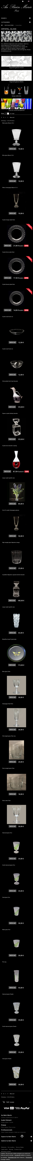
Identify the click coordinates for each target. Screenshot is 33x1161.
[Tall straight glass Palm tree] (16, 750)
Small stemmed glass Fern (8, 865)
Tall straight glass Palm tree (9, 736)
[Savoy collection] (16, 89)
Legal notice (4, 1149)
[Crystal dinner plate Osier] (16, 266)
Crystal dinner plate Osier (8, 252)
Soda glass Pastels (6, 1058)
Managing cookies (6, 1151)
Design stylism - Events (7, 1122)
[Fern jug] (16, 975)
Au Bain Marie (6, 1115)
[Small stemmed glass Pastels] (16, 1040)
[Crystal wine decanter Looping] (16, 459)
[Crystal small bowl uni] (16, 330)
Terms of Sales (20, 1147)
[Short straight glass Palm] (16, 782)
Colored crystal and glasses (17, 110)
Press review (12, 1127)
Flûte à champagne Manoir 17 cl (9, 187)
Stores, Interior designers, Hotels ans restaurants (13, 1132)
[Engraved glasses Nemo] (16, 75)
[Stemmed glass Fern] (16, 846)
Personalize (29, 1157)
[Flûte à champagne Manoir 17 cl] (16, 201)
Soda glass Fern (6, 897)
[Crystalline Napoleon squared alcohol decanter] (16, 588)
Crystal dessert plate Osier (8, 284)
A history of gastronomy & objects (9, 1117)
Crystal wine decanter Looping (9, 445)
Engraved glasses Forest (16, 67)
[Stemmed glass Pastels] (16, 1008)
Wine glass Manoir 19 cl (8, 155)
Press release (4, 1127)
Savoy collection (16, 96)
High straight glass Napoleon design (11, 542)
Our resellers (11, 1147)
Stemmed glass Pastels (7, 994)
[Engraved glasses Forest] (16, 61)
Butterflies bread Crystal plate (9, 639)
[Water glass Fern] (16, 943)
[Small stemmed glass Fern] (16, 879)
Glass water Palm (6, 800)
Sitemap (11, 1149)
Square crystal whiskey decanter (10, 413)
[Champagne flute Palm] (16, 717)
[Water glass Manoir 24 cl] (16, 137)
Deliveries (3, 1147)
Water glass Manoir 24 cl (8, 123)
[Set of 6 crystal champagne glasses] (16, 524)
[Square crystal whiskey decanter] (16, 427)
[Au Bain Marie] (16, 7)
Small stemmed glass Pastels (9, 1026)
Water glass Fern (6, 929)
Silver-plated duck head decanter (10, 381)
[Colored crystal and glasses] (16, 103)
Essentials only (12, 1157)
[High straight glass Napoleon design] (16, 556)
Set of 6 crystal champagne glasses (10, 510)
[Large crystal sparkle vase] (16, 491)
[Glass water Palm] (16, 814)
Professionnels (6, 1130)
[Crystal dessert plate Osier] (16, 298)
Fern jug (4, 961)
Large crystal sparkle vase (8, 478)
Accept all (17, 1155)
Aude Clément (6, 1120)
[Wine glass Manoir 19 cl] (16, 169)
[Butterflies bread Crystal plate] (16, 653)
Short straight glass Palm (8, 768)
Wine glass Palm (6, 671)
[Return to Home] (1, 25)
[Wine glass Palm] (16, 685)
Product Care (17, 1149)
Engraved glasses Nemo (16, 82)
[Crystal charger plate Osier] (16, 233)
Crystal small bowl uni (7, 316)
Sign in (23, 1)
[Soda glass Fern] (16, 911)
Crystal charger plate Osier (8, 219)
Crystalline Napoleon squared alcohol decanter (13, 574)
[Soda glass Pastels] (16, 1072)
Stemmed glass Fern (7, 832)
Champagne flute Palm (7, 703)
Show (2, 113)
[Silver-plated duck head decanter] (16, 395)
